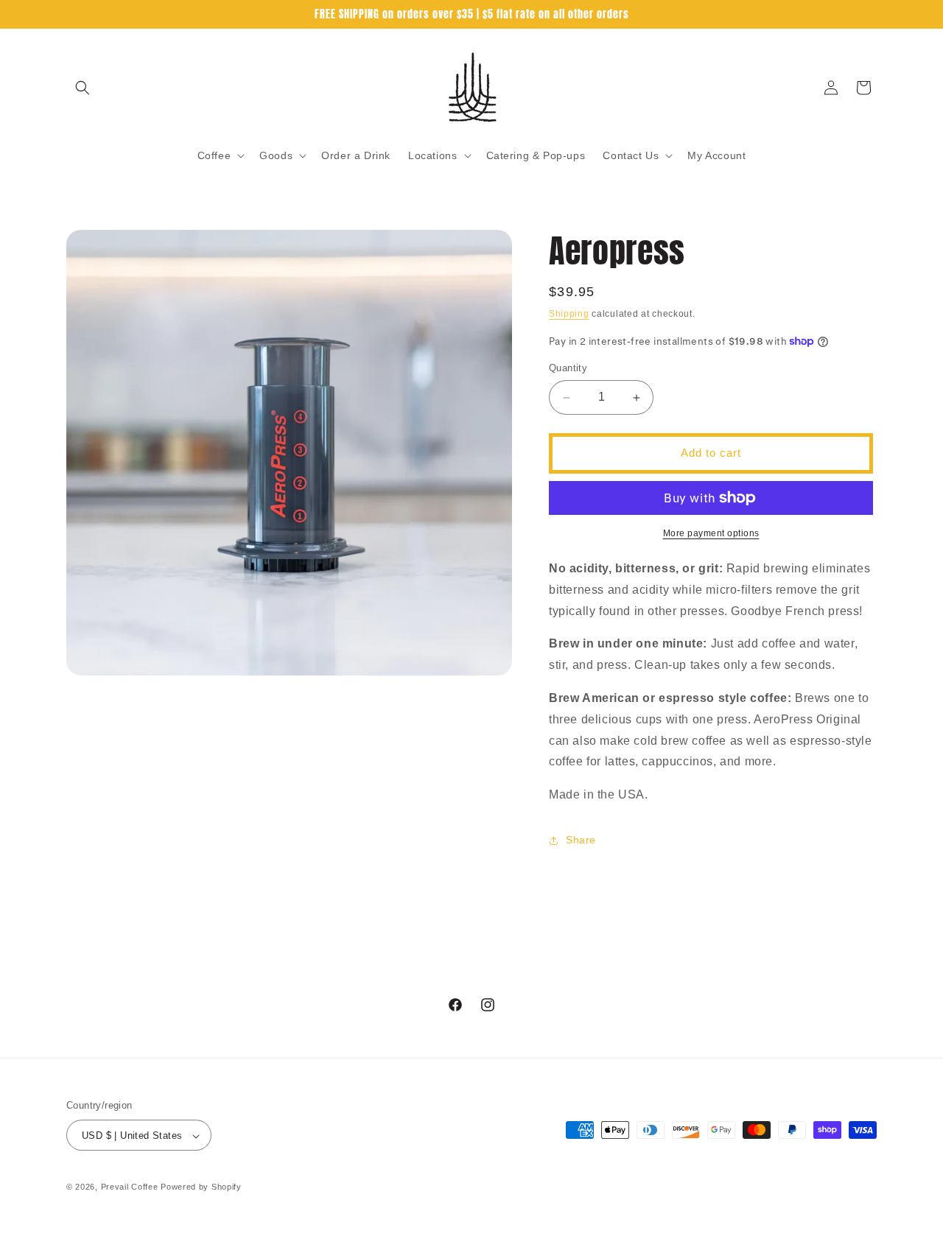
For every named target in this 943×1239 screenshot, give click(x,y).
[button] (82, 87)
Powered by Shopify (201, 1187)
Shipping (569, 314)
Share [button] (581, 840)
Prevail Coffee (129, 1187)
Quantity (568, 368)
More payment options (711, 533)
